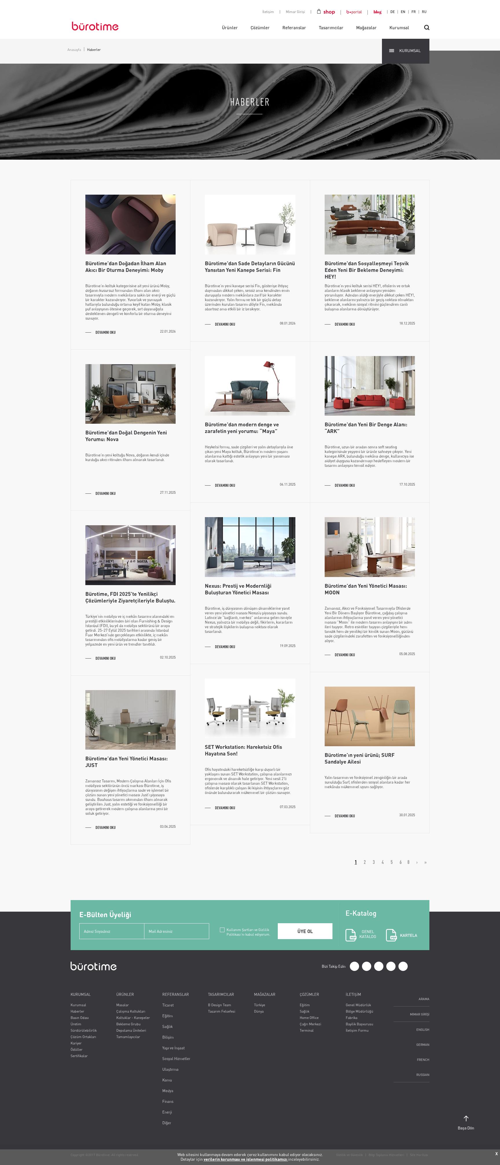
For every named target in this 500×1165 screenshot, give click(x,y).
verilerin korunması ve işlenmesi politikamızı (246, 1159)
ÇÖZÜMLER (309, 994)
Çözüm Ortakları (83, 1037)
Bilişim (168, 1037)
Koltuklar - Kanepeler (133, 1017)
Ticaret (168, 1005)
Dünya (259, 1011)
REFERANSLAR (175, 994)
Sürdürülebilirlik (84, 1030)
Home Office (309, 1017)
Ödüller (76, 1049)
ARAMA (424, 999)
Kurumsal (399, 27)
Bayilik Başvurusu (359, 1024)
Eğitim (167, 1015)
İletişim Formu (357, 1030)
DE (392, 12)
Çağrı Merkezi (310, 1024)
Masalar (122, 1005)
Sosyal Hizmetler (176, 1058)
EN (403, 12)
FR (413, 12)
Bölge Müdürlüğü (359, 1011)
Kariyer (76, 1043)
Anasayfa (74, 49)
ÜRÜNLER (125, 994)
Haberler (77, 1011)
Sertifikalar (79, 1056)
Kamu (167, 1080)
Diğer (166, 1122)
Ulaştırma (170, 1069)
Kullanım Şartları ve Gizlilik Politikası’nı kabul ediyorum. (248, 930)
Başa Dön (466, 1127)
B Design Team (219, 1005)
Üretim (76, 1024)
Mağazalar (366, 27)
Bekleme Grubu (128, 1024)
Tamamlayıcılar (128, 1037)
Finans (167, 1101)
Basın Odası (80, 1017)
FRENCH (423, 1059)
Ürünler (230, 27)
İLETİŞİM (353, 994)
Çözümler (260, 27)
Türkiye (259, 1005)
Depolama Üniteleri (131, 1030)
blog (377, 12)
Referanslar (294, 27)
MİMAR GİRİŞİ (419, 1014)
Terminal (307, 1030)
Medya (167, 1090)
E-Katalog (360, 924)
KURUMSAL (410, 50)
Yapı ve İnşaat (173, 1048)
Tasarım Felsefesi (221, 1011)
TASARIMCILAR (221, 994)
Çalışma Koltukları (130, 1011)
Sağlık (167, 1026)
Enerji (167, 1112)
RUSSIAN (422, 1074)
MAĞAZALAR (264, 994)
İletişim (268, 12)
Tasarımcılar (331, 27)
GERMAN (422, 1044)
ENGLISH (422, 1029)
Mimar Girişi (295, 12)
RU (424, 12)
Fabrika (351, 1017)
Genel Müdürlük (358, 1005)
